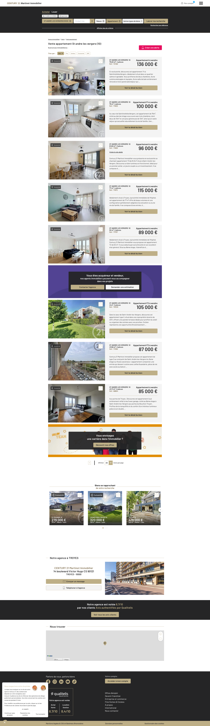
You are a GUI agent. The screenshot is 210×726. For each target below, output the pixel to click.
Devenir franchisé (112, 696)
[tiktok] (74, 681)
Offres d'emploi (111, 693)
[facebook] (48, 681)
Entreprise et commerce (115, 699)
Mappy (67, 659)
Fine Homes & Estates (114, 702)
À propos (109, 705)
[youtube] (68, 681)
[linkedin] (61, 681)
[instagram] (54, 681)
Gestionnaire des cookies (154, 723)
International (110, 708)
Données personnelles (114, 723)
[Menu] (201, 3)
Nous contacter (111, 711)
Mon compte (188, 3)
